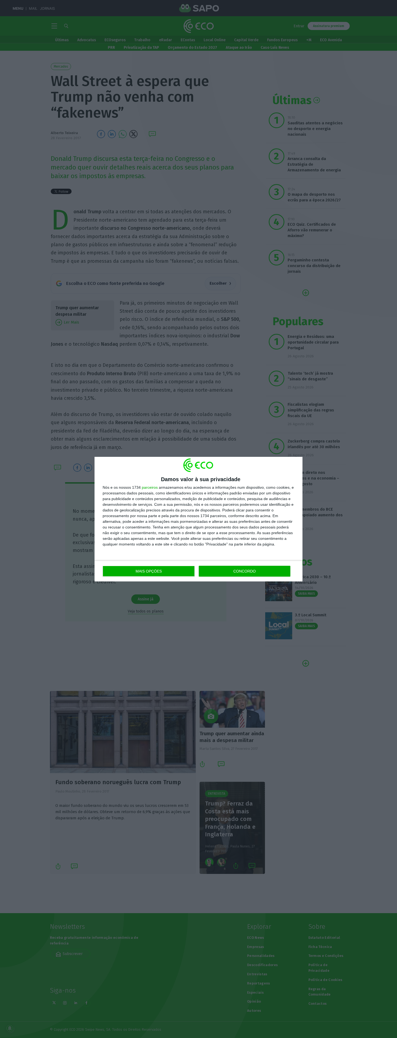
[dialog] (198, 519)
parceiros (150, 487)
